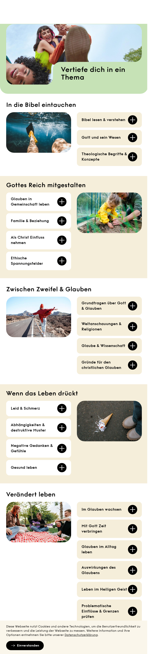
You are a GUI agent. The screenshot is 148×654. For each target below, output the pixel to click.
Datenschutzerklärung (81, 635)
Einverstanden (28, 645)
